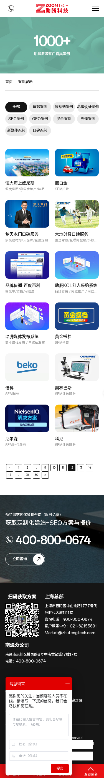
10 (54, 467)
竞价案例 (64, 119)
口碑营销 (75, 700)
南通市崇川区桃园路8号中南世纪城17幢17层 (41, 654)
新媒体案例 (16, 130)
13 (80, 467)
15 (9, 475)
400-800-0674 (53, 539)
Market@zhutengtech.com (70, 633)
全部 (16, 107)
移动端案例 (64, 107)
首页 (8, 82)
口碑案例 (40, 130)
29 (27, 475)
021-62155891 (83, 626)
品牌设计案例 (88, 107)
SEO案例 (16, 119)
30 (36, 475)
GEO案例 (40, 119)
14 (89, 467)
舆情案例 (88, 119)
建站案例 (40, 107)
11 (63, 467)
